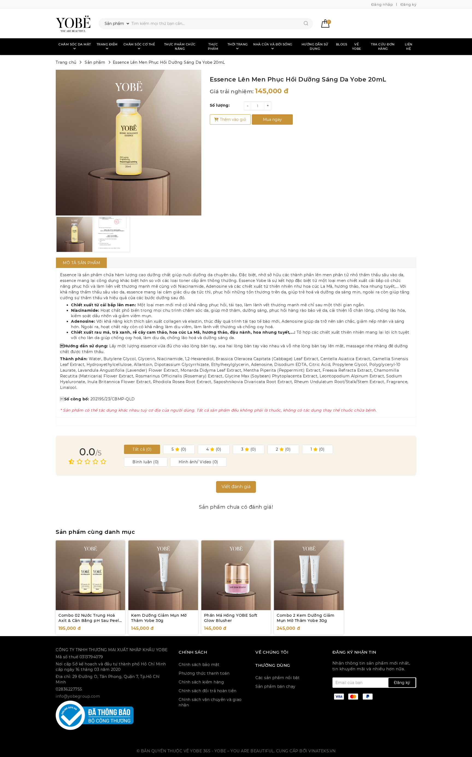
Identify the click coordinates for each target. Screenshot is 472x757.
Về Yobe (356, 46)
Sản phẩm (95, 62)
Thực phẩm (213, 46)
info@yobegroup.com (78, 696)
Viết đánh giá (236, 486)
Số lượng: (220, 105)
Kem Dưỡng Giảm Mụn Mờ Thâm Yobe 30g (159, 618)
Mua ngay (272, 119)
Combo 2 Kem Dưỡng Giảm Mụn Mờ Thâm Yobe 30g (305, 618)
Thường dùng (272, 665)
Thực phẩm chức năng (180, 46)
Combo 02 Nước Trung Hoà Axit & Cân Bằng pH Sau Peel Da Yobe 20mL (88, 620)
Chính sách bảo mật (199, 664)
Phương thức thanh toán (204, 673)
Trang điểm (107, 44)
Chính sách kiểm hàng (201, 682)
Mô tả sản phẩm (81, 262)
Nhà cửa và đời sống (272, 44)
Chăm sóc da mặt (74, 44)
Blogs (341, 44)
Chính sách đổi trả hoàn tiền (207, 690)
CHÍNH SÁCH (193, 652)
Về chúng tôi (271, 652)
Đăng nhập (382, 4)
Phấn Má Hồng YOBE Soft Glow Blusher (231, 618)
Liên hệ (408, 46)
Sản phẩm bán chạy (275, 686)
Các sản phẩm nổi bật (277, 677)
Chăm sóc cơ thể (139, 44)
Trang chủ (66, 62)
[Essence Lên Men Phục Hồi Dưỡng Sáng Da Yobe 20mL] (73, 23)
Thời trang (238, 44)
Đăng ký (408, 4)
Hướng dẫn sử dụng (315, 46)
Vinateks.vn (322, 751)
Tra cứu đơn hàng (383, 46)
